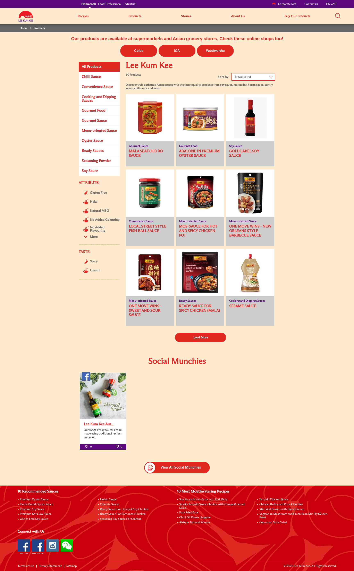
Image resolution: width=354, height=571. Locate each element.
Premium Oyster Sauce (34, 499)
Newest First (243, 76)
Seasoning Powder (96, 161)
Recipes (83, 16)
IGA (177, 50)
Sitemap (71, 566)
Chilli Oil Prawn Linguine (195, 517)
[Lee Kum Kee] (26, 18)
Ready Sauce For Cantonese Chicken (123, 514)
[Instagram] (52, 545)
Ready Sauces (93, 151)
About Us (238, 16)
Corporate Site (287, 4)
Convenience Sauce (97, 87)
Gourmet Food (93, 111)
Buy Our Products (297, 16)
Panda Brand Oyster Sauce (36, 504)
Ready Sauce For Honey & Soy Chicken (124, 509)
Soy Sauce (90, 171)
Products (134, 16)
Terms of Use (26, 566)
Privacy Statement (50, 566)
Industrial (130, 4)
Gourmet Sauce (94, 121)
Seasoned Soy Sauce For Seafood (121, 519)
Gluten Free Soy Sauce (34, 519)
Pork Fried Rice (188, 512)
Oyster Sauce (92, 141)
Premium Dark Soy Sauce (35, 514)
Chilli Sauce (91, 77)
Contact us (311, 4)
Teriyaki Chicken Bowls (273, 499)
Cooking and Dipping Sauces (99, 98)
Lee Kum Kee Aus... (99, 424)
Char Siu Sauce (109, 504)
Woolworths (215, 50)
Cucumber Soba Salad (273, 522)
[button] (337, 16)
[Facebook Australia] (24, 545)
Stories (186, 16)
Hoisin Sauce (108, 499)
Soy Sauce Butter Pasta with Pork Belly (203, 499)
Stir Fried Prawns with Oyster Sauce (281, 509)
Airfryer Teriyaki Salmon (194, 522)
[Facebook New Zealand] (38, 545)
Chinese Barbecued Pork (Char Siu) (281, 504)
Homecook (88, 4)
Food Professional (109, 4)
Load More (200, 337)
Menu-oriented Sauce (99, 131)
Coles (138, 50)
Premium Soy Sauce (32, 509)
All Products (91, 67)
